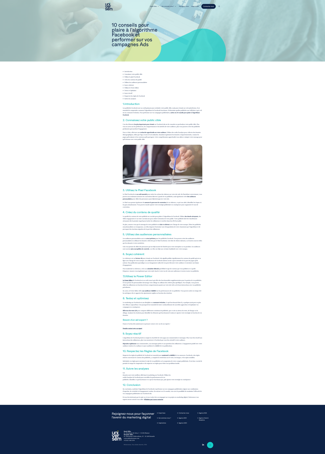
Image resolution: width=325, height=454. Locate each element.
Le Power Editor (128, 280)
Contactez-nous (184, 413)
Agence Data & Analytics (203, 419)
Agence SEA (203, 413)
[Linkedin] (203, 445)
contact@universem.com (131, 438)
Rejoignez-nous (184, 6)
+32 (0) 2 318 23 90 (129, 440)
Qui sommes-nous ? (168, 6)
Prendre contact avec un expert (132, 328)
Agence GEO (183, 423)
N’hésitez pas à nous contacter (153, 399)
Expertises (153, 6)
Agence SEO (183, 418)
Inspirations (195, 6)
